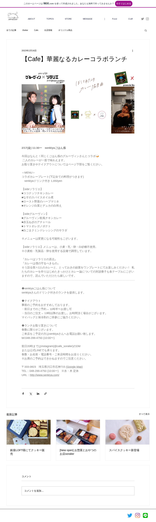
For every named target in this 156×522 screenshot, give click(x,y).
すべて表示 (144, 414)
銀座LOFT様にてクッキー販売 (27, 452)
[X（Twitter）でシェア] (30, 393)
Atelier (25, 30)
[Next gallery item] (131, 102)
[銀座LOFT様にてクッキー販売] (29, 432)
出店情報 (48, 30)
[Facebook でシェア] (23, 393)
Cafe (36, 30)
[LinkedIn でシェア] (38, 393)
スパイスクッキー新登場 (124, 450)
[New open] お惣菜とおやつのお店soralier (78, 452)
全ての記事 (11, 30)
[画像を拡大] (43, 102)
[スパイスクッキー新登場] (127, 432)
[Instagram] (137, 515)
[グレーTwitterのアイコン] (142, 19)
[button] (145, 30)
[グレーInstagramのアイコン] (147, 19)
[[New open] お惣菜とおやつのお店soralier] (78, 432)
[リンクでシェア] (45, 393)
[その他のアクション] (132, 50)
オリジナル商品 (65, 30)
